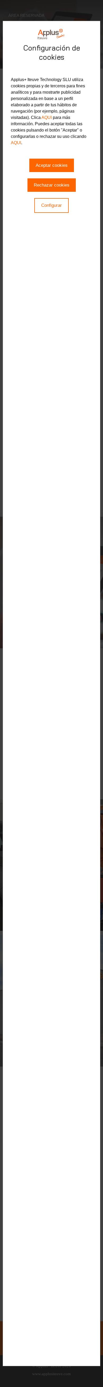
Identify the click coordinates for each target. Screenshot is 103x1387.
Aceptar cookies (52, 165)
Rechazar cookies (51, 185)
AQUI (46, 117)
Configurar (51, 205)
